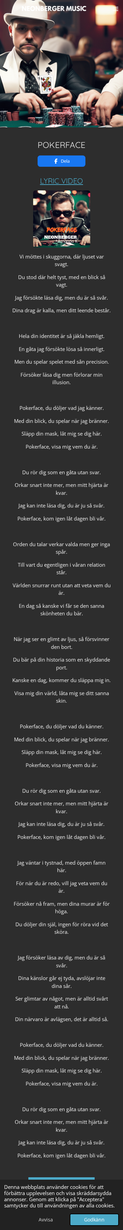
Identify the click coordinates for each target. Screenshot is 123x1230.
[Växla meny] (115, 8)
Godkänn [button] (94, 1220)
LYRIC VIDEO (61, 180)
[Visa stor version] (61, 219)
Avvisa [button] (46, 1220)
